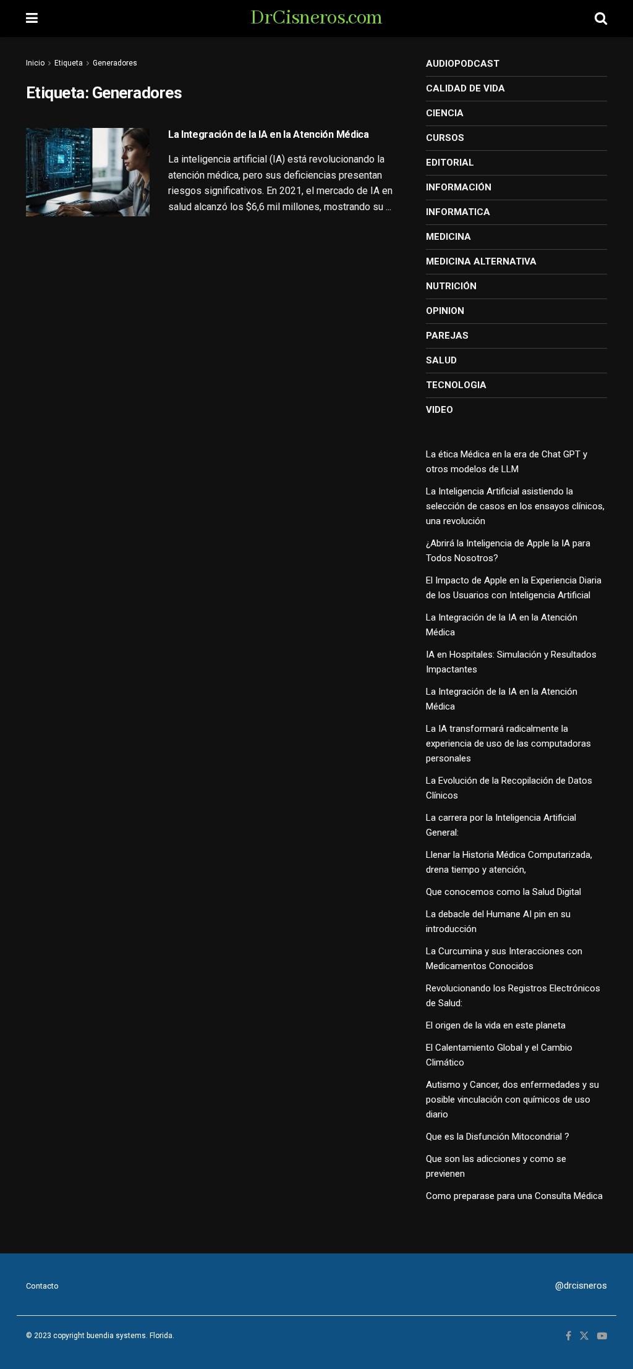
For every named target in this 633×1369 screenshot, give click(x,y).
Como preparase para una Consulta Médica (514, 1196)
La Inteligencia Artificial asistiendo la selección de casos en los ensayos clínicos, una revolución (515, 506)
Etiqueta (68, 63)
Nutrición (451, 286)
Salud (441, 360)
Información (458, 187)
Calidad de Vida (465, 88)
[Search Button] (601, 18)
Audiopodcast (462, 63)
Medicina (448, 236)
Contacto (42, 1286)
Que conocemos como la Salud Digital (503, 891)
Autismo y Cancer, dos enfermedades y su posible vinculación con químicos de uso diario (512, 1099)
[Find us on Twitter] (584, 1336)
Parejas (447, 335)
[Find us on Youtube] (602, 1336)
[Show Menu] (32, 18)
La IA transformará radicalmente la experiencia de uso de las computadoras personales (508, 743)
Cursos (445, 137)
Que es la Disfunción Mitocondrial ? (497, 1136)
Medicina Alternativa (481, 261)
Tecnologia (456, 385)
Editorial (450, 162)
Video (439, 409)
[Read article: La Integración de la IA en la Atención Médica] (88, 172)
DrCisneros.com (316, 18)
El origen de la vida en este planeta (496, 1025)
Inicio (35, 63)
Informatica (458, 212)
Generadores (115, 63)
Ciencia (445, 113)
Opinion (445, 310)
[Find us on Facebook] (568, 1336)
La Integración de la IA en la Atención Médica (268, 134)
